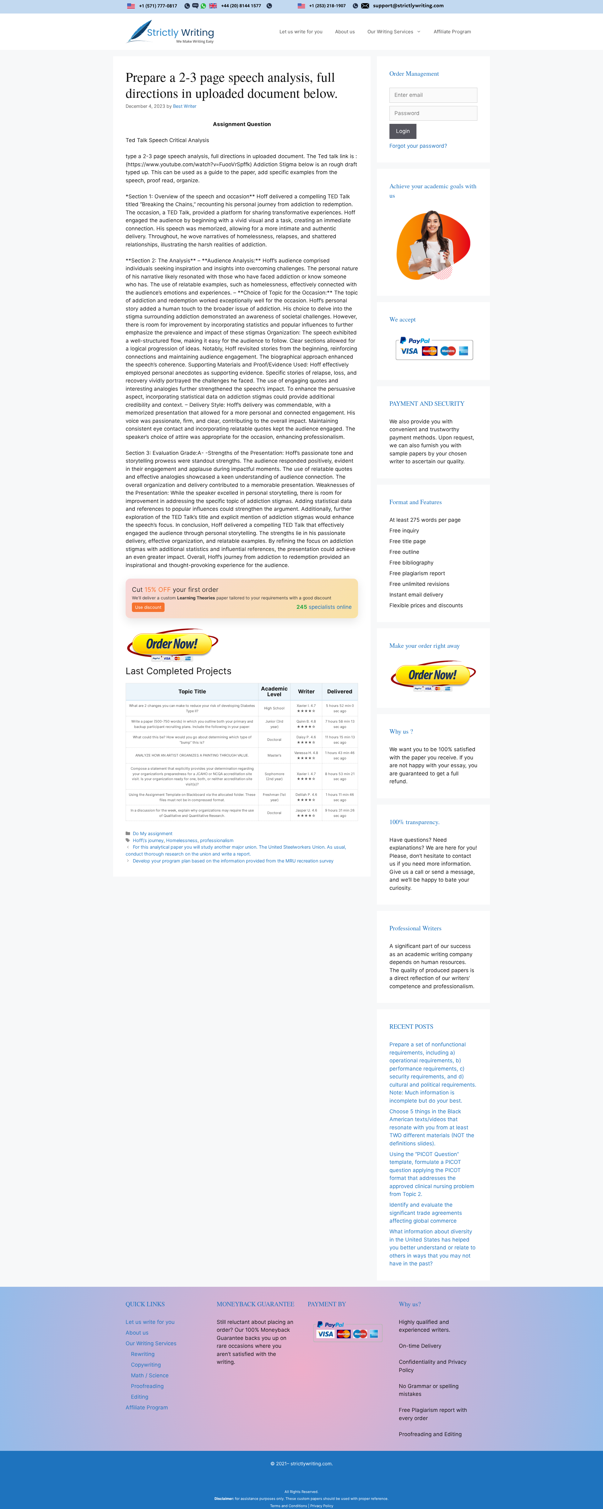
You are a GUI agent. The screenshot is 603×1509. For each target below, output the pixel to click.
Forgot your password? (418, 146)
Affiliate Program (452, 32)
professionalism (217, 840)
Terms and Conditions (288, 1506)
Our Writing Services (390, 32)
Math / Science (150, 1375)
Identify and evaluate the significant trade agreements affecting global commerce (425, 1213)
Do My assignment (152, 833)
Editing (139, 1397)
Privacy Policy (321, 1506)
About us (345, 32)
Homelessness (182, 840)
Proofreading (147, 1386)
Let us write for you (301, 32)
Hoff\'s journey (148, 840)
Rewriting (143, 1354)
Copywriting (146, 1365)
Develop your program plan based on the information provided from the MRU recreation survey (233, 860)
